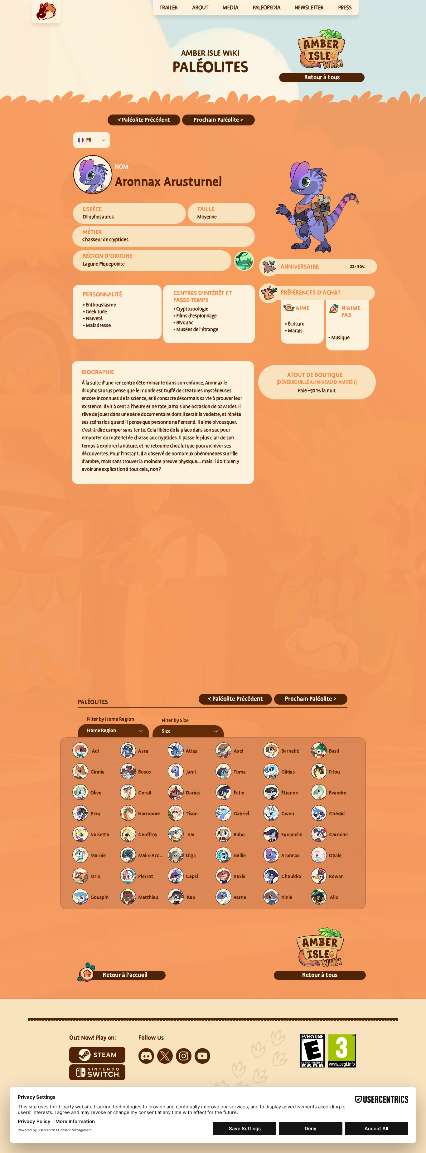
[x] (165, 1056)
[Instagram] (183, 1056)
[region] (46, 11)
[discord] (146, 1056)
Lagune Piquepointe (104, 264)
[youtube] (202, 1056)
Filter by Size (175, 720)
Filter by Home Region (110, 719)
